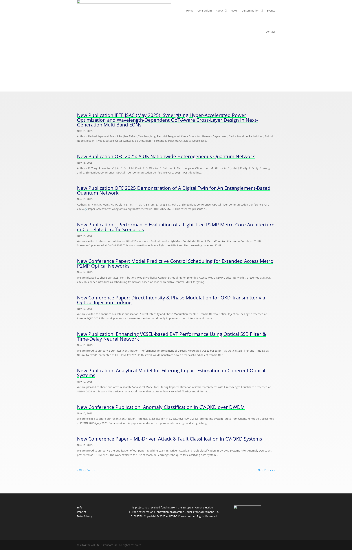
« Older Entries (86, 470)
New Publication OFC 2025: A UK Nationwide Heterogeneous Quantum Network (166, 156)
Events (271, 10)
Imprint (81, 512)
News (234, 10)
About (219, 10)
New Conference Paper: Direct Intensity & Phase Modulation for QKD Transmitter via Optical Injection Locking (171, 300)
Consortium (204, 10)
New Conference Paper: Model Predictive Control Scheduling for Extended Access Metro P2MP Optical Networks (175, 263)
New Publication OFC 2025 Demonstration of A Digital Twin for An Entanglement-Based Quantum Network (173, 190)
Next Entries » (266, 470)
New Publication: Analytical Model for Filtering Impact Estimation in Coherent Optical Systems (171, 373)
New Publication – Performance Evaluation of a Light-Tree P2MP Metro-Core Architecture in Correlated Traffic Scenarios (175, 227)
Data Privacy (84, 516)
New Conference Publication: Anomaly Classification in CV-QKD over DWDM (161, 407)
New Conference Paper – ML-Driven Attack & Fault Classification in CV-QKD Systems (169, 438)
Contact (270, 31)
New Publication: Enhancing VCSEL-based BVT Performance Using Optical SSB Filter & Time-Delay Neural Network (171, 336)
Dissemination (250, 10)
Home (189, 10)
